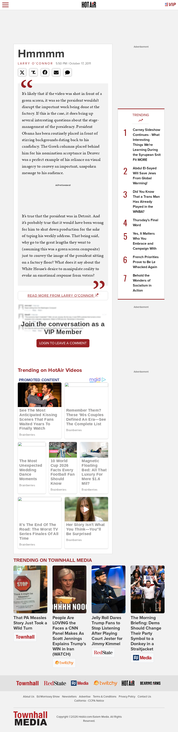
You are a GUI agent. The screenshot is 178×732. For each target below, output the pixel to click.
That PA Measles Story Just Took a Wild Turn (30, 623)
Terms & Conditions (104, 696)
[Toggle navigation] (5, 5)
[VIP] (170, 5)
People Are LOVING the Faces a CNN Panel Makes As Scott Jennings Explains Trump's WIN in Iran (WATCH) (69, 636)
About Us (28, 696)
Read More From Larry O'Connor (61, 295)
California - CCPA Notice (89, 700)
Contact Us (144, 696)
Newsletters (69, 696)
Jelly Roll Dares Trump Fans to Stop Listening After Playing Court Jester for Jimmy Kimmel (107, 630)
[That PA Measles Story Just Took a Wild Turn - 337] (30, 589)
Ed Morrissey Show (48, 696)
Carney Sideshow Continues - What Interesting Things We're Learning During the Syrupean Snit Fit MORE (147, 145)
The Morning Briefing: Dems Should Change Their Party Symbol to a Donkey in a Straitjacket (146, 633)
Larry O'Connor (36, 63)
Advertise (85, 696)
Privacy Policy (127, 696)
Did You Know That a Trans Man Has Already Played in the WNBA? (146, 202)
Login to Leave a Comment (63, 343)
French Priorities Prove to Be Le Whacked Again (146, 262)
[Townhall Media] (30, 718)
